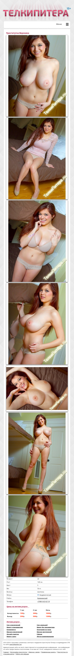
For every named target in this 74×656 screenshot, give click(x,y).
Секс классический (13, 625)
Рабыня (39, 634)
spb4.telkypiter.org (15, 644)
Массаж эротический (44, 632)
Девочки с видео (34, 652)
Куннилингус (11, 630)
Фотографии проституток (18, 652)
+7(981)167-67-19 (43, 601)
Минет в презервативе (15, 627)
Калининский (42, 598)
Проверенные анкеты (48, 652)
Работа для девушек (22, 654)
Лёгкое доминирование (45, 636)
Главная (6, 652)
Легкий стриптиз (13, 634)
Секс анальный (42, 625)
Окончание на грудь (44, 630)
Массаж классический (14, 632)
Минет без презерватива (46, 627)
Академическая (45, 595)
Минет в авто (11, 636)
